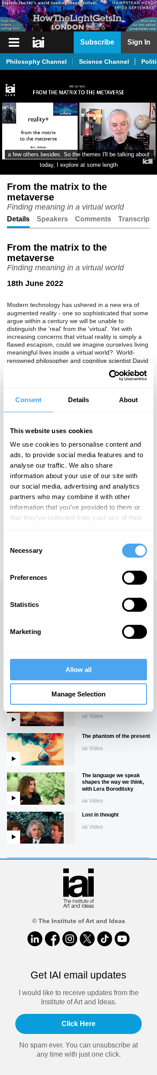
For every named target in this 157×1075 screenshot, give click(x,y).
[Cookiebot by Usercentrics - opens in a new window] (111, 375)
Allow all (78, 669)
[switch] (134, 578)
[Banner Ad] (78, 15)
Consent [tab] (28, 399)
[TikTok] (104, 938)
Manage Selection (78, 694)
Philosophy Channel (36, 61)
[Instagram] (69, 938)
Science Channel (104, 61)
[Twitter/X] (87, 938)
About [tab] (128, 399)
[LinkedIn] (34, 938)
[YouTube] (122, 938)
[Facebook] (52, 938)
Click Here (78, 1023)
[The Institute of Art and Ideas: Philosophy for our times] (39, 42)
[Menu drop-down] (13, 42)
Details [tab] (78, 399)
